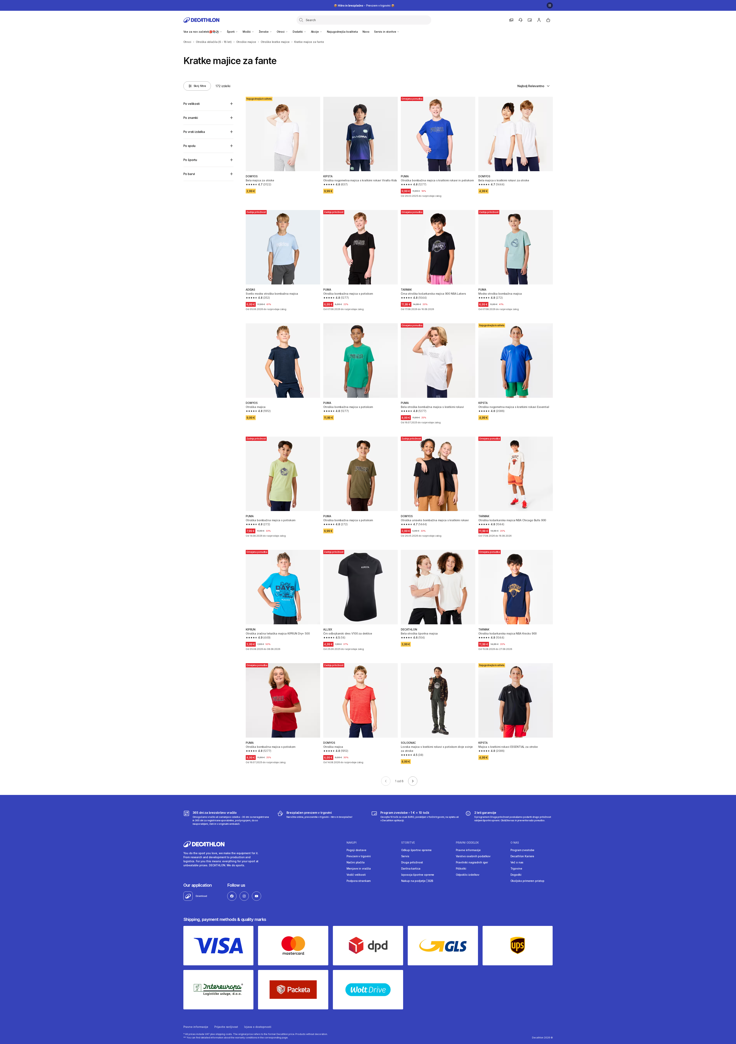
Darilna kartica (410, 868)
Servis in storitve (385, 31)
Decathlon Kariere (522, 856)
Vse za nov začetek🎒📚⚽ (201, 31)
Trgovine (516, 868)
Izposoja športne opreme (417, 874)
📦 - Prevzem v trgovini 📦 (364, 5)
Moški (247, 31)
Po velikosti (191, 104)
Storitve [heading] (408, 842)
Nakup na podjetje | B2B (417, 880)
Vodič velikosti (356, 874)
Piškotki (461, 868)
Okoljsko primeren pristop (527, 880)
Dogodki (515, 874)
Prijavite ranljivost (226, 1026)
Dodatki (298, 31)
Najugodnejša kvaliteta (342, 31)
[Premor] (550, 5)
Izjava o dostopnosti (257, 1026)
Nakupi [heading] (352, 842)
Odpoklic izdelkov (468, 874)
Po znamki (190, 118)
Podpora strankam (359, 880)
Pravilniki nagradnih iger (472, 862)
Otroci (281, 31)
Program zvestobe (522, 850)
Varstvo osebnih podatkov (473, 856)
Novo (366, 31)
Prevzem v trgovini (359, 856)
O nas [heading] (514, 842)
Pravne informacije (468, 850)
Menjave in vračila (359, 868)
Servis (405, 856)
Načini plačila (356, 862)
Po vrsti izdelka (194, 132)
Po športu (190, 160)
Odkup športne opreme (416, 850)
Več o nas (517, 862)
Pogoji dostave (356, 850)
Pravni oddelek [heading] (467, 842)
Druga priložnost (412, 862)
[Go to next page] (412, 781)
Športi (231, 31)
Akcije (315, 31)
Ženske (264, 31)
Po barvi (189, 174)
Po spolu (189, 146)
